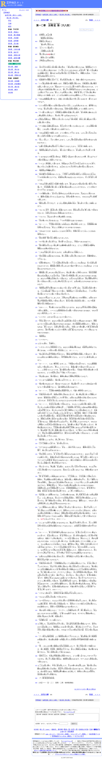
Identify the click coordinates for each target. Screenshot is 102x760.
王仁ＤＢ (22, 10)
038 (36, 112)
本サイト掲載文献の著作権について (45, 750)
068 (36, 174)
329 (36, 600)
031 (36, 99)
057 (36, 150)
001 (36, 35)
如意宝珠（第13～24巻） (14, 15)
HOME (36, 729)
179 (36, 380)
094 (36, 224)
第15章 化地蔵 (13, 81)
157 (36, 347)
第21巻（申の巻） (13, 18)
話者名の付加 (83, 729)
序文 (9, 20)
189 (36, 394)
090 (36, 217)
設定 (27, 10)
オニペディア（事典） (79, 734)
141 (36, 317)
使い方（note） (45, 729)
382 (36, 678)
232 (36, 466)
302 (36, 563)
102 (36, 242)
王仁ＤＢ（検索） (63, 734)
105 (36, 245)
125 (36, 288)
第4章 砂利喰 (13, 41)
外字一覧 (74, 729)
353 (36, 636)
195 (36, 404)
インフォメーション (86, 30)
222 (36, 447)
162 (36, 354)
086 (36, 210)
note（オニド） (51, 734)
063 (36, 163)
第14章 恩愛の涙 (14, 75)
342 (36, 620)
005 (36, 48)
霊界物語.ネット (15, 2)
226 (36, 454)
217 (36, 440)
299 (36, 556)
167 (36, 364)
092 (36, 220)
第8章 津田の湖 (14, 55)
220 (36, 443)
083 (36, 203)
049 (36, 133)
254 (36, 495)
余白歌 (10, 92)
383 (36, 683)
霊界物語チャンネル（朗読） (62, 736)
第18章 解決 (13, 89)
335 (36, 610)
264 (36, 507)
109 (36, 256)
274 (36, 523)
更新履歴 (71, 731)
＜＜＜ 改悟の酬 (41, 20)
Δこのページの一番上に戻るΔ (85, 689)
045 (36, 126)
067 (36, 170)
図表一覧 (67, 729)
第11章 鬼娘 (13, 66)
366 (36, 656)
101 (36, 238)
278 (36, 532)
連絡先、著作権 (57, 729)
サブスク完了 (79, 736)
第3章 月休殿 (13, 38)
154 (36, 340)
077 (36, 193)
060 (36, 157)
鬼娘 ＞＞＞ (94, 20)
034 (36, 105)
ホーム (4, 10)
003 (36, 41)
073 (36, 184)
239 (36, 476)
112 (36, 263)
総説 (9, 26)
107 (36, 252)
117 (36, 272)
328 (36, 597)
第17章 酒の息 (13, 87)
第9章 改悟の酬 (14, 58)
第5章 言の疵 (13, 43)
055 (36, 146)
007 (36, 54)
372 (36, 665)
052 (36, 140)
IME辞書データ (94, 734)
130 (36, 298)
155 (36, 343)
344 (36, 624)
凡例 (9, 23)
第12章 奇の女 (13, 69)
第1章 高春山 (13, 32)
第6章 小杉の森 (14, 49)
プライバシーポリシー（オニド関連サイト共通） (70, 754)
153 (36, 336)
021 (36, 83)
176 (36, 376)
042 (36, 119)
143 (36, 321)
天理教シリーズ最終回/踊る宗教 (52, 11)
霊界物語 (6, 12)
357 (36, 646)
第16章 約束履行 (14, 84)
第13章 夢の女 (13, 72)
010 (36, 67)
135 (36, 307)
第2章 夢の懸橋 (14, 35)
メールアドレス (69, 712)
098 (36, 231)
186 (36, 390)
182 (36, 384)
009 (36, 61)
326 (36, 593)
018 (36, 80)
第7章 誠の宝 (13, 52)
